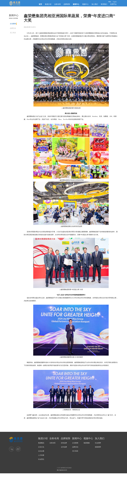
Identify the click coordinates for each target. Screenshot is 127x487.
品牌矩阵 (67, 4)
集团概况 (41, 443)
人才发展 (41, 455)
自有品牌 (64, 443)
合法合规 (41, 451)
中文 (109, 1)
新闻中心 (76, 4)
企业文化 (41, 447)
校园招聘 (98, 447)
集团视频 (87, 443)
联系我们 (104, 4)
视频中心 (85, 4)
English (115, 1)
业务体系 (52, 443)
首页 (40, 4)
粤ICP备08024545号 (62, 470)
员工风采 (13, 32)
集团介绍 (48, 4)
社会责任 (41, 459)
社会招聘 (98, 443)
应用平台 (113, 4)
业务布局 (57, 4)
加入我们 (95, 4)
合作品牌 (64, 447)
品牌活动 (13, 28)
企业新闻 (13, 23)
